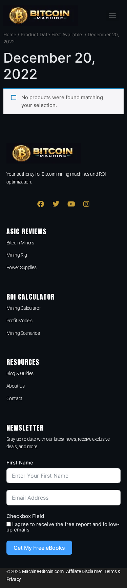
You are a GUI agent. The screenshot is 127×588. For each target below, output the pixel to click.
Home (9, 34)
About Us (15, 386)
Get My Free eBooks (39, 547)
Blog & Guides (20, 373)
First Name (19, 462)
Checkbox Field (25, 516)
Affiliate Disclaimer (84, 571)
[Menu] (112, 15)
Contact (14, 398)
